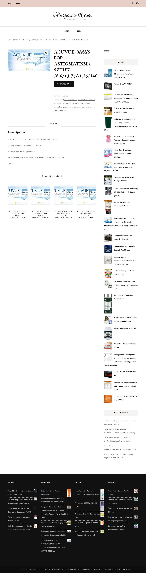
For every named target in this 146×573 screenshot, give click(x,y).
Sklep (10, 3)
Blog (18, 3)
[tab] (53, 124)
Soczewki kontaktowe (86, 100)
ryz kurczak (73, 107)
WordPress (126, 569)
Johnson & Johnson (70, 100)
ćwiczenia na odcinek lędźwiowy (71, 103)
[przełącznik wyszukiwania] (133, 3)
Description (53, 124)
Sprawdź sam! (64, 84)
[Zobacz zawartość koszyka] (137, 3)
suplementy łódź (60, 110)
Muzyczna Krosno (73, 15)
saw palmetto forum (86, 107)
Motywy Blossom (100, 569)
